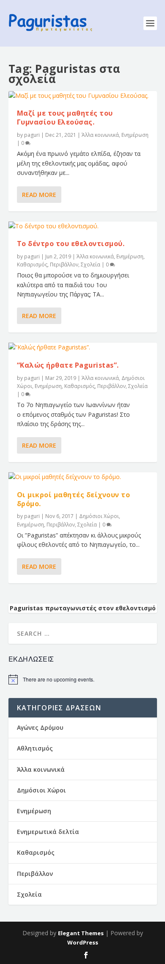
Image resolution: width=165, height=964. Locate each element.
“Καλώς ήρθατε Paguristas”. (68, 365)
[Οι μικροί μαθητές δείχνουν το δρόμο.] (82, 477)
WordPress (82, 942)
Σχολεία (90, 264)
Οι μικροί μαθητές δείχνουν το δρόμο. (73, 499)
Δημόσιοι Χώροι (99, 516)
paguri (32, 135)
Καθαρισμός (32, 264)
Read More (39, 195)
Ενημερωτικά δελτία (48, 832)
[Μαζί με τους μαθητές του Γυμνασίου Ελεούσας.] (82, 95)
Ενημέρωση (134, 135)
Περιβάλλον (64, 264)
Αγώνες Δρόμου (40, 727)
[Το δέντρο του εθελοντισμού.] (82, 226)
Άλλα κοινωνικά (100, 135)
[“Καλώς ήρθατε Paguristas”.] (82, 347)
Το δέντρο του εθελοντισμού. (71, 243)
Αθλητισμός (35, 748)
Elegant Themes (81, 933)
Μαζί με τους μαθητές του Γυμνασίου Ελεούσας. (65, 117)
